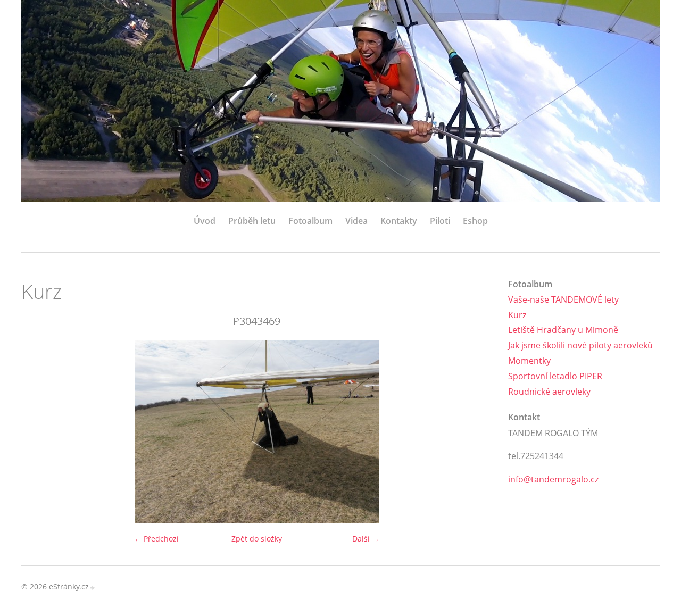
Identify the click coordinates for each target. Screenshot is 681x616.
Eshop (475, 221)
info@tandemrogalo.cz (553, 479)
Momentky (529, 361)
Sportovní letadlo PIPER (555, 376)
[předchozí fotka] (39, 431)
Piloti (440, 221)
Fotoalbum (310, 221)
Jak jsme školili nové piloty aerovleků (580, 345)
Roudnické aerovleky (549, 391)
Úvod (204, 221)
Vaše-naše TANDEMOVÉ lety (563, 299)
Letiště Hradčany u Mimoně (563, 330)
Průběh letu (252, 221)
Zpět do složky (256, 539)
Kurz (517, 315)
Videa (356, 221)
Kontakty (398, 221)
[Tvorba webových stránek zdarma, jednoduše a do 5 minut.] (92, 587)
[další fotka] (475, 431)
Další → (365, 539)
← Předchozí (156, 539)
